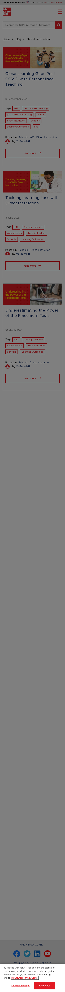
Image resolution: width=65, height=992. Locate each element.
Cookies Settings (20, 985)
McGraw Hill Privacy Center (24, 978)
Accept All (44, 985)
